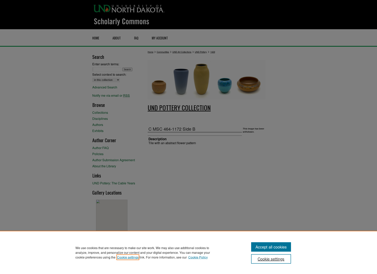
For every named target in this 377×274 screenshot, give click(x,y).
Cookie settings (128, 257)
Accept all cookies (271, 247)
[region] (188, 252)
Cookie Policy (198, 257)
